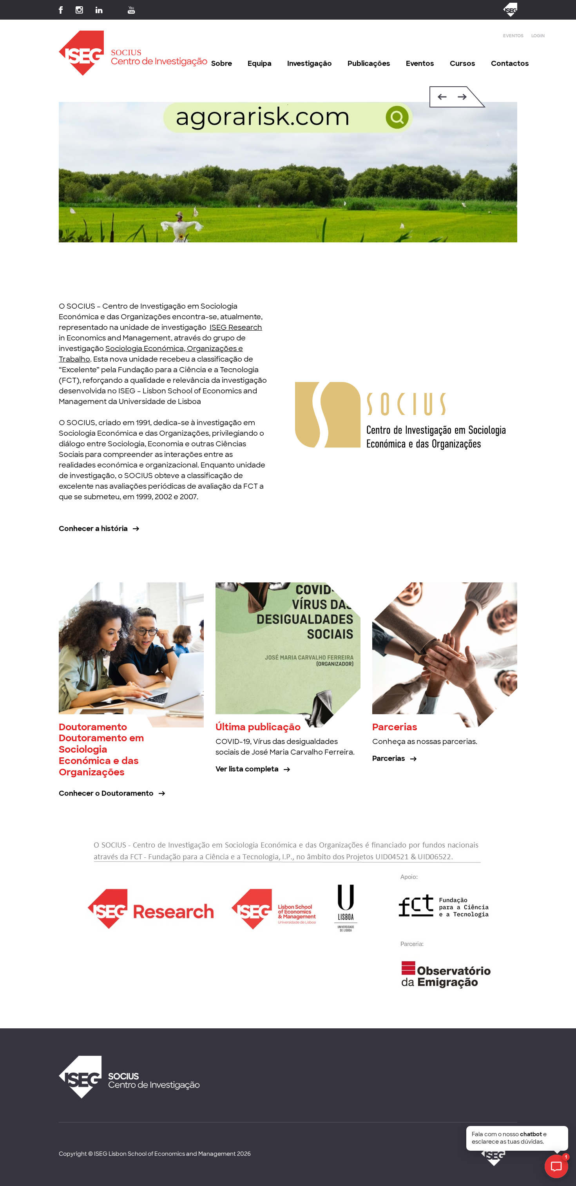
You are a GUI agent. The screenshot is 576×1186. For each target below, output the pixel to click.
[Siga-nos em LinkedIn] (99, 10)
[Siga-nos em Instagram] (79, 10)
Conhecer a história (93, 528)
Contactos (510, 63)
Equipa (260, 63)
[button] (440, 96)
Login (538, 35)
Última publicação (258, 727)
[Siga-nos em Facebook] (61, 10)
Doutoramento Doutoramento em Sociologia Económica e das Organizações (101, 749)
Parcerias (394, 727)
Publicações (369, 63)
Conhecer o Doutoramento (106, 793)
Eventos (513, 35)
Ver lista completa (247, 769)
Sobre (221, 63)
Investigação (309, 63)
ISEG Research (236, 327)
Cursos (462, 63)
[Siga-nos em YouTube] (131, 10)
